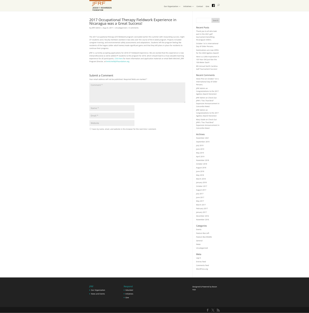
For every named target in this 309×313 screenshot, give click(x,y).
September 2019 (202, 142)
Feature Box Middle (204, 237)
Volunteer (129, 290)
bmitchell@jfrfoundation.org (117, 61)
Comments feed (202, 265)
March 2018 (201, 179)
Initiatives (187, 6)
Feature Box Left (202, 233)
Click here (119, 58)
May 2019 (200, 153)
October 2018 (201, 164)
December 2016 (202, 216)
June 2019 (200, 149)
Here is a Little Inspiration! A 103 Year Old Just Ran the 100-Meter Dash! (207, 59)
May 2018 (200, 175)
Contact (200, 6)
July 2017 (199, 193)
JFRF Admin (96, 28)
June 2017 (200, 197)
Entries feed (201, 261)
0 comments (134, 28)
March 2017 (201, 205)
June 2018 (200, 171)
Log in (198, 258)
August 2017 (201, 190)
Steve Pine (200, 79)
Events (198, 229)
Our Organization (171, 6)
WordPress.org (202, 269)
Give (207, 6)
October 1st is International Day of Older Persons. (207, 82)
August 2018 (201, 167)
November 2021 (202, 138)
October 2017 (201, 186)
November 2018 (202, 160)
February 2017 (202, 208)
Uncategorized (121, 28)
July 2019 (199, 145)
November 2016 (202, 219)
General (199, 240)
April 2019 (200, 156)
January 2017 (201, 212)
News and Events (98, 294)
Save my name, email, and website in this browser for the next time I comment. (124, 129)
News (198, 244)
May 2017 (200, 201)
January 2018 (201, 182)
